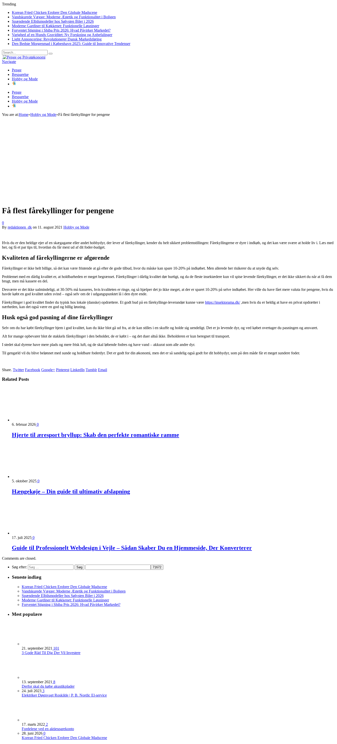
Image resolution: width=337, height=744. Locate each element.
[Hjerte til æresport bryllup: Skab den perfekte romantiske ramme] (38, 420)
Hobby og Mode (25, 79)
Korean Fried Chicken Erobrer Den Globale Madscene (54, 12)
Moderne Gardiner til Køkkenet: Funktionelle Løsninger (55, 26)
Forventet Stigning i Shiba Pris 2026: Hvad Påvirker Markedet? (61, 30)
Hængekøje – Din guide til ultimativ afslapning (71, 491)
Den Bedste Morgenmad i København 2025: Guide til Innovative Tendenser (71, 44)
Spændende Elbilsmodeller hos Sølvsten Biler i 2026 (53, 21)
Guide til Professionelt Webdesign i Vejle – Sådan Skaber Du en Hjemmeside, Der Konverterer (132, 548)
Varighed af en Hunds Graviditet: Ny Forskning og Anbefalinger (62, 35)
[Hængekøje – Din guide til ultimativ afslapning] (38, 476)
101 (55, 648)
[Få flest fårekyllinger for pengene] (88, 198)
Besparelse (20, 74)
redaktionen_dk (20, 227)
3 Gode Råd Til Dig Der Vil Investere (51, 653)
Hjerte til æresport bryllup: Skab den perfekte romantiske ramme (95, 435)
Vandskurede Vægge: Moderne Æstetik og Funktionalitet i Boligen (64, 17)
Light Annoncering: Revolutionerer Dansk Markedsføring (57, 39)
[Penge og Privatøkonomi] (23, 57)
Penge (16, 70)
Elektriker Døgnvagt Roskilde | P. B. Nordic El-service (64, 695)
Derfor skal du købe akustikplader (48, 686)
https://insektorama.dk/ (222, 302)
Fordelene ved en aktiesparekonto (48, 729)
